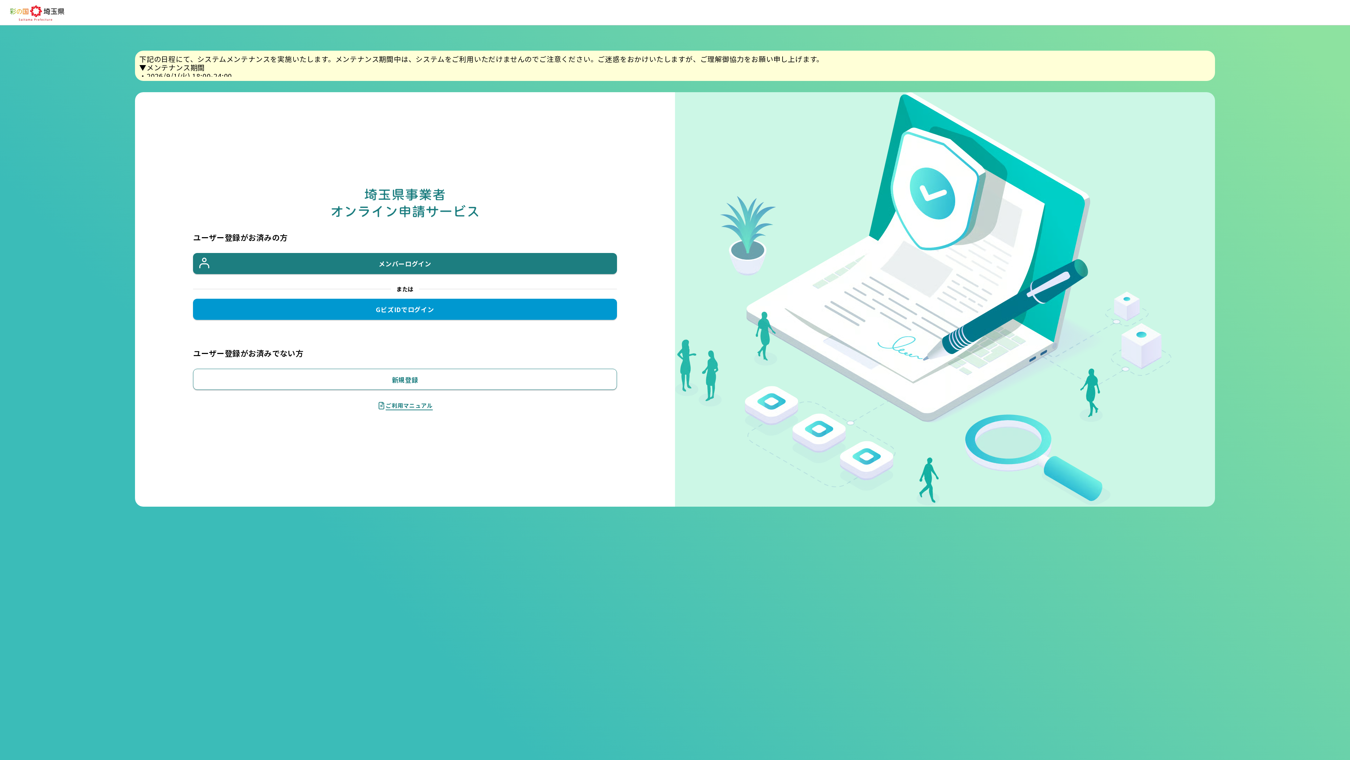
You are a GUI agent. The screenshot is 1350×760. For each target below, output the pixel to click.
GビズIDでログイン (405, 309)
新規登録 (405, 379)
